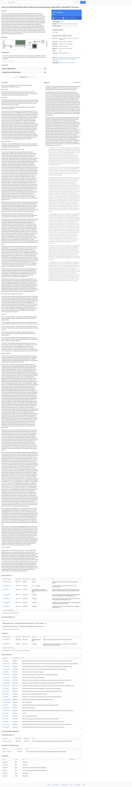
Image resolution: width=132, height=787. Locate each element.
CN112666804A (6, 602)
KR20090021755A (6, 699)
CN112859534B (6, 674)
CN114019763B (6, 685)
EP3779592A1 (6, 713)
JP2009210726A (6, 707)
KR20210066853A (6, 702)
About (48, 784)
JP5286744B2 (5, 660)
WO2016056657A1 (7, 585)
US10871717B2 (6, 677)
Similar (74, 17)
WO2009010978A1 (7, 581)
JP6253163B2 (5, 672)
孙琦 (71, 23)
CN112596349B (6, 666)
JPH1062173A (6, 716)
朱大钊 (65, 23)
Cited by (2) (77, 57)
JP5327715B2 (5, 718)
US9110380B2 (6, 694)
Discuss (73, 62)
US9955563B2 (6, 696)
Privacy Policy (78, 784)
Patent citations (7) (59, 57)
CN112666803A (6, 598)
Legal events (55, 59)
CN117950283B (6, 710)
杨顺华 (61, 23)
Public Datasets (64, 784)
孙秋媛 (68, 23)
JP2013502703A (6, 680)
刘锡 (74, 23)
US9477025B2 (6, 688)
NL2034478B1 (6, 721)
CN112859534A (6, 606)
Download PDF (57, 17)
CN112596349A (6, 594)
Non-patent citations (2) (68, 57)
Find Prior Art (67, 17)
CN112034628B (6, 669)
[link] (24, 57)
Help (84, 784)
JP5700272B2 (5, 705)
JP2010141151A (6, 724)
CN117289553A (6, 639)
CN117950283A (6, 644)
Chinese (62, 21)
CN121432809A (6, 727)
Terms (71, 784)
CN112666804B (6, 683)
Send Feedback (55, 784)
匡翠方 (58, 23)
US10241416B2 (6, 663)
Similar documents (63, 59)
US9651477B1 (6, 589)
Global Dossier (67, 62)
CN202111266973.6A (7, 741)
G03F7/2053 (7, 55)
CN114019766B (6, 691)
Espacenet (61, 62)
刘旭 (76, 23)
